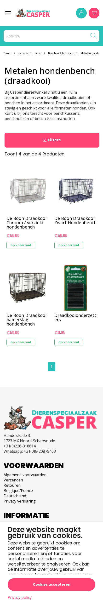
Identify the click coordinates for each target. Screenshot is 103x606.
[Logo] (37, 13)
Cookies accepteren (51, 584)
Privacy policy (20, 597)
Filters (54, 140)
